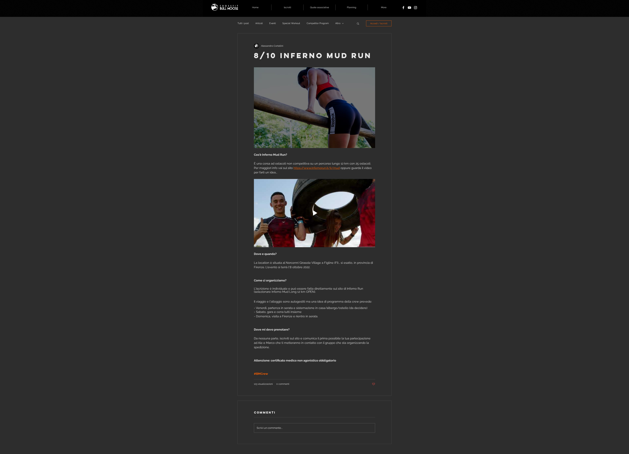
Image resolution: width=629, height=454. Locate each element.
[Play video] (314, 213)
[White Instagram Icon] (415, 8)
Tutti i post (243, 23)
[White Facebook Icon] (403, 8)
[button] (358, 23)
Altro (337, 23)
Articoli (259, 23)
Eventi (272, 23)
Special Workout (291, 23)
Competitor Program (318, 23)
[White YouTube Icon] (409, 8)
